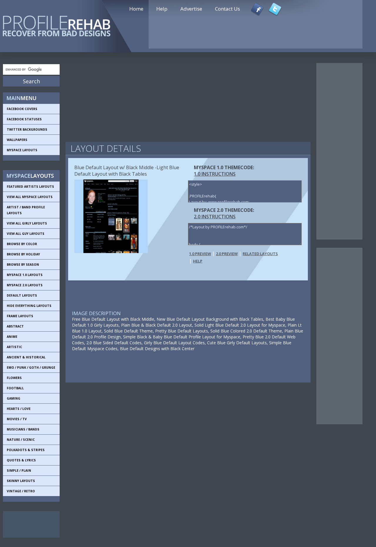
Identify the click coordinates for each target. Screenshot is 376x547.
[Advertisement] (29, 524)
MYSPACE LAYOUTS (22, 150)
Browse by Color (22, 244)
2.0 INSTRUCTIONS (215, 216)
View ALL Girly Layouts (27, 223)
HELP (197, 261)
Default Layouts (22, 295)
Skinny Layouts (21, 481)
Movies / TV (17, 419)
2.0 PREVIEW (227, 253)
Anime (12, 337)
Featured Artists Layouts (30, 186)
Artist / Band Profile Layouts (26, 210)
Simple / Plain (19, 470)
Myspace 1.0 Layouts (25, 275)
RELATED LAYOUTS (260, 253)
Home (136, 8)
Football (15, 388)
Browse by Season (23, 264)
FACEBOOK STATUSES (24, 119)
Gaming (13, 398)
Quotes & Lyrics (21, 460)
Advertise (191, 8)
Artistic (14, 347)
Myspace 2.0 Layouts (25, 285)
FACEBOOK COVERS (22, 109)
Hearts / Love (19, 409)
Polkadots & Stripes (26, 450)
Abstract (15, 326)
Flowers (14, 378)
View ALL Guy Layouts (25, 234)
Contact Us (227, 8)
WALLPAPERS (17, 140)
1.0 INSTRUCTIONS (215, 174)
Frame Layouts (20, 316)
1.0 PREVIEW (200, 253)
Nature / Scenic (21, 440)
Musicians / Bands (23, 429)
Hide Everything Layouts (29, 306)
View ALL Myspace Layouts (30, 197)
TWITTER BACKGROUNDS (27, 129)
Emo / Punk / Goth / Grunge (31, 367)
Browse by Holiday (23, 254)
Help (161, 8)
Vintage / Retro (21, 491)
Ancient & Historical (26, 357)
